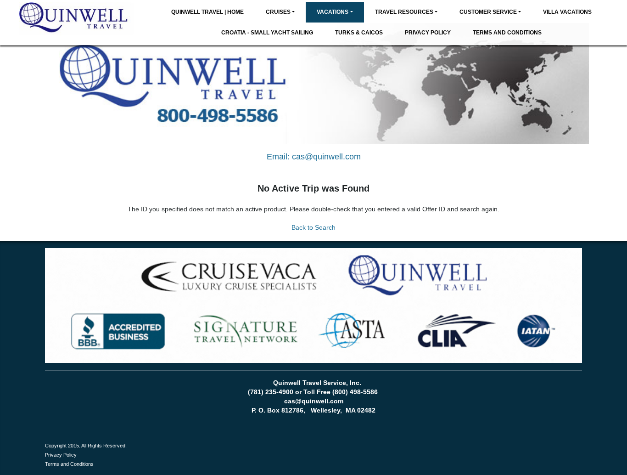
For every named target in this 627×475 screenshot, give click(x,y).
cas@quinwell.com (326, 156)
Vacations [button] (332, 12)
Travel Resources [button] (404, 12)
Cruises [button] (278, 12)
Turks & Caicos (359, 32)
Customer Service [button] (488, 12)
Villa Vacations (567, 12)
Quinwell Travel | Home (207, 12)
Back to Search (313, 227)
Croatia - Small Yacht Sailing (267, 32)
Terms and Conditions (507, 32)
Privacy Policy (428, 32)
